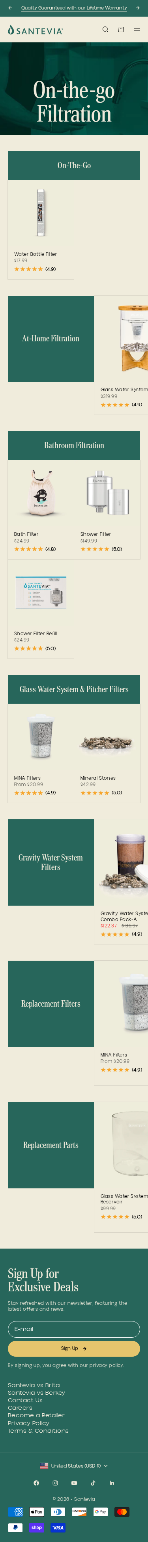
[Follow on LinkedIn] (112, 1483)
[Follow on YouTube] (74, 1483)
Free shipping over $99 (74, 12)
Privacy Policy (29, 1423)
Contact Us (25, 1400)
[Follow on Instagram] (55, 1483)
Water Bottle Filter (35, 255)
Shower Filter (96, 535)
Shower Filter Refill (35, 634)
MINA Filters (27, 779)
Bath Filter (26, 535)
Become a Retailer (36, 1415)
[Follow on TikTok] (93, 1483)
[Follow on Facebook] (36, 1483)
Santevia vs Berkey (37, 1393)
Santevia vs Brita (34, 1385)
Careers (20, 1408)
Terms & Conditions (38, 1431)
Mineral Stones (98, 779)
